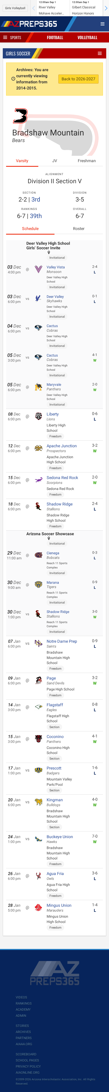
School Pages (27, 1060)
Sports (15, 37)
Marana (53, 584)
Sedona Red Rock (62, 480)
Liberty (53, 416)
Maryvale (54, 386)
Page (55, 680)
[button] (106, 8)
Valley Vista (56, 269)
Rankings (24, 1003)
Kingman (55, 802)
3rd (35, 199)
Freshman (87, 160)
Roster (78, 228)
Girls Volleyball (15, 8)
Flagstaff (55, 707)
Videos (21, 997)
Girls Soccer (18, 53)
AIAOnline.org (28, 1072)
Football (55, 37)
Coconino (55, 739)
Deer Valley (55, 299)
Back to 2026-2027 (78, 78)
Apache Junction (62, 448)
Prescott (54, 770)
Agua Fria (55, 876)
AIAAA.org (24, 1044)
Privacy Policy (28, 1066)
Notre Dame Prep (62, 644)
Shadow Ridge (59, 506)
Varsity (22, 160)
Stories (22, 1026)
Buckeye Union (60, 839)
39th (36, 216)
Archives (23, 1032)
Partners (24, 1038)
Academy (23, 1009)
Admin (21, 1016)
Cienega (53, 555)
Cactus (52, 328)
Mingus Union (59, 908)
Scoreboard (26, 1054)
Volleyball (87, 37)
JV (54, 160)
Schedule (30, 228)
